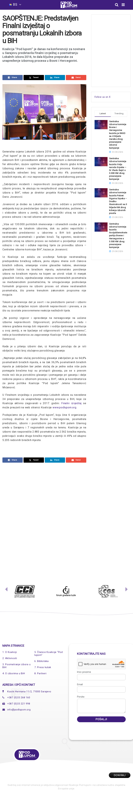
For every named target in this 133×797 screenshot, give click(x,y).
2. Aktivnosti (9, 658)
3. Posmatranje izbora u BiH (16, 666)
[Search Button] (116, 5)
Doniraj (120, 775)
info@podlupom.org (19, 709)
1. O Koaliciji (9, 652)
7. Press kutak (42, 667)
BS (15, 4)
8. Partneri (40, 673)
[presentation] (6, 590)
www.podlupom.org (64, 407)
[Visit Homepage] (69, 5)
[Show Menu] (123, 5)
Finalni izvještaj (71, 403)
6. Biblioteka (41, 661)
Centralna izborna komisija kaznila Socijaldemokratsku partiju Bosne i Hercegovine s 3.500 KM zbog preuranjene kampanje (119, 236)
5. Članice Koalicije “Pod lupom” (48, 653)
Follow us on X (103, 97)
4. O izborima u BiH (13, 673)
